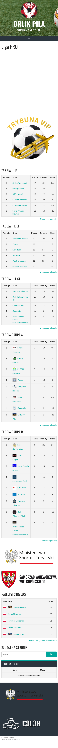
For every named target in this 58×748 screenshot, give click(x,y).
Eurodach (17, 249)
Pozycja (6, 177)
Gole (50, 601)
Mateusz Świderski (16, 621)
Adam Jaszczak (14, 627)
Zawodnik (7, 601)
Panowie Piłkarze (20, 291)
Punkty (43, 177)
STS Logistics (18, 194)
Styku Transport (20, 183)
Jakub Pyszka (18, 634)
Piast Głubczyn (19, 261)
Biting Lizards (18, 188)
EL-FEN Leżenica (20, 199)
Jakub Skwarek (14, 614)
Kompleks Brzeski (20, 238)
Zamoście (17, 311)
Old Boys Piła (18, 305)
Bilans (52, 177)
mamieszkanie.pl (20, 266)
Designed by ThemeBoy (10, 740)
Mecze (35, 177)
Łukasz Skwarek (20, 607)
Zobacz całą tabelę (48, 219)
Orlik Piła (29, 24)
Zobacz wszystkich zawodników (43, 640)
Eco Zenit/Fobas (20, 205)
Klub (15, 177)
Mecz (42, 670)
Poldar (15, 244)
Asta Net (17, 255)
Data (15, 670)
